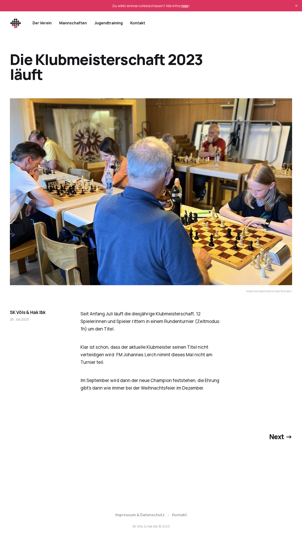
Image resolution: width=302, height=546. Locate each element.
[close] (296, 5)
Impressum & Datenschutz (140, 514)
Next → (280, 436)
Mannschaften (73, 23)
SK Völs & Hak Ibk (28, 312)
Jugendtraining (108, 23)
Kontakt (137, 23)
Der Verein (42, 23)
